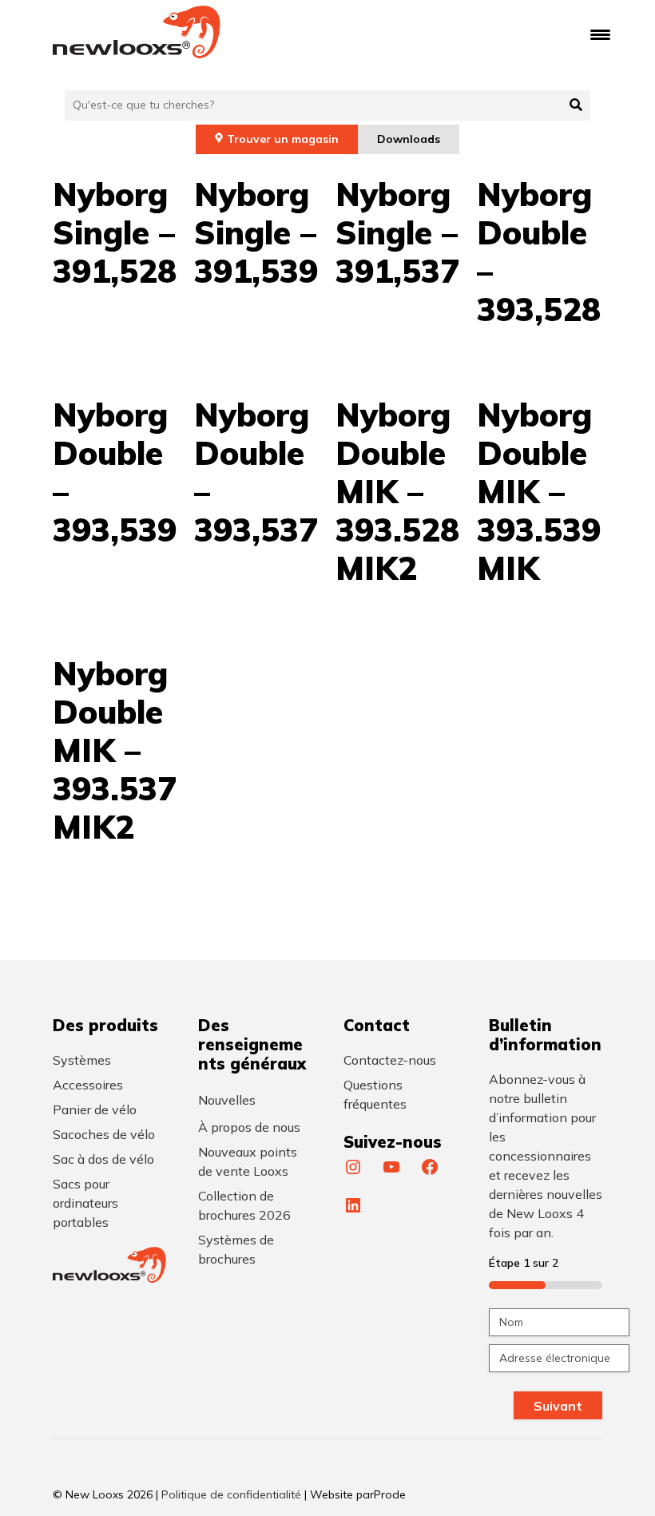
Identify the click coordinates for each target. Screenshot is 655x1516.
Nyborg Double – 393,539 (115, 472)
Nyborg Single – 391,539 (256, 232)
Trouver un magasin (283, 139)
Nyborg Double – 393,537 (256, 472)
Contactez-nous (389, 1060)
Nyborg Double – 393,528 (539, 251)
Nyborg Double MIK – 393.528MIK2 (397, 491)
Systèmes (82, 1060)
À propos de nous (249, 1127)
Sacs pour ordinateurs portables (85, 1203)
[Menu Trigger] (600, 34)
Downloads (408, 139)
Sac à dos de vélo (103, 1159)
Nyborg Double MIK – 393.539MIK (539, 491)
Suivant (558, 1406)
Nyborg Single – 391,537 (397, 232)
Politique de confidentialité (231, 1494)
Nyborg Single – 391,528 (115, 232)
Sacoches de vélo (104, 1134)
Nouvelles (227, 1100)
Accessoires (88, 1085)
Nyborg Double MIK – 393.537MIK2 (115, 750)
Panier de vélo (95, 1109)
